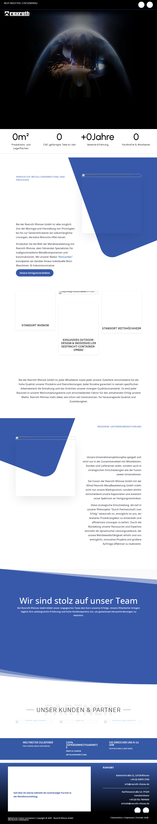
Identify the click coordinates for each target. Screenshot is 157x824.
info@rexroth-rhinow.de (137, 784)
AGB (146, 817)
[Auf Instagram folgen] (150, 5)
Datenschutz (117, 817)
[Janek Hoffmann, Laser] (94, 623)
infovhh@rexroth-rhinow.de (135, 803)
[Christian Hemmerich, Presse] (59, 626)
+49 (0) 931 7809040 (139, 799)
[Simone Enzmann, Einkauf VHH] (20, 623)
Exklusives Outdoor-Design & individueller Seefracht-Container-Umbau (78, 345)
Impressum (129, 817)
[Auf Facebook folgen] (141, 5)
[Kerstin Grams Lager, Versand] (135, 623)
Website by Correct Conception (21, 818)
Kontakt (140, 817)
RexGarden (65, 257)
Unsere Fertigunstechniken (35, 272)
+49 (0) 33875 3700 (139, 779)
